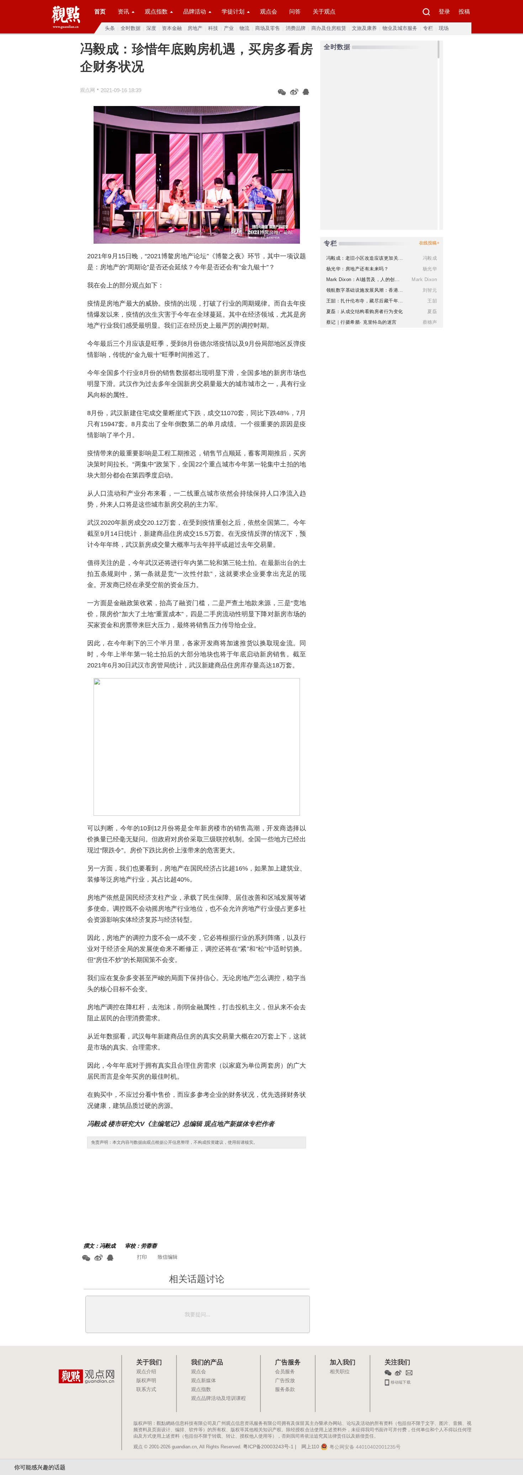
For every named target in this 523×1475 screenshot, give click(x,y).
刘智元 (430, 290)
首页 (100, 12)
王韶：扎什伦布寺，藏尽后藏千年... (364, 300)
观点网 (87, 90)
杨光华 (430, 268)
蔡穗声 (430, 322)
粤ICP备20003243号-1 (268, 1446)
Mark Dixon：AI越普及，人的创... (363, 279)
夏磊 (432, 311)
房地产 (194, 28)
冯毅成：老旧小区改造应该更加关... (364, 258)
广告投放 (285, 1380)
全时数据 (131, 28)
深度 (151, 28)
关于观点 (324, 12)
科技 (213, 28)
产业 (229, 28)
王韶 (432, 300)
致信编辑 (168, 1257)
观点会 (268, 12)
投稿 (464, 12)
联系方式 (146, 1389)
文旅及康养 (364, 28)
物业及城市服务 (399, 28)
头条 (110, 28)
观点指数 (156, 12)
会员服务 (285, 1371)
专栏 (428, 28)
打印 (142, 1257)
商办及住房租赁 (328, 28)
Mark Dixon (424, 279)
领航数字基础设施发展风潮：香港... (364, 290)
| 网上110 (307, 1446)
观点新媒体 (203, 1380)
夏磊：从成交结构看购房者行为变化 (364, 311)
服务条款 (285, 1389)
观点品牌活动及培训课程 (218, 1398)
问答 (295, 12)
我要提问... (197, 1314)
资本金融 (172, 28)
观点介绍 (146, 1371)
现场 (444, 28)
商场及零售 (267, 28)
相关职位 (340, 1371)
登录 (444, 12)
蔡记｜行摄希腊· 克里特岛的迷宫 (361, 322)
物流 (244, 28)
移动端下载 (400, 1381)
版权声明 (146, 1380)
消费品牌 (296, 28)
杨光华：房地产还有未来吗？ (357, 268)
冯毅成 (108, 1246)
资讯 (123, 12)
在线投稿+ (429, 242)
